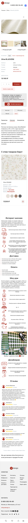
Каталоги (3, 480)
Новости (12, 478)
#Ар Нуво (7, 110)
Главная (3, 10)
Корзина (3, 475)
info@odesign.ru (5, 507)
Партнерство (13, 487)
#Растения (20, 110)
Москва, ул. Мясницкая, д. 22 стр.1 (10, 504)
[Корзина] (18, 521)
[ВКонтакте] (10, 514)
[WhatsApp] (19, 514)
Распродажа (23, 482)
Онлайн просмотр (15, 104)
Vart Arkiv (16, 69)
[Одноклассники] (12, 514)
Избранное (4, 478)
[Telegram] (14, 514)
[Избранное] (12, 521)
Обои (8, 10)
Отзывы (22, 475)
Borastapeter (17, 71)
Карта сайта (23, 484)
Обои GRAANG (7, 182)
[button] (20, 352)
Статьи (12, 484)
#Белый (7, 113)
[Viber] (16, 514)
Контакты (13, 475)
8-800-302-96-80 (17, 5)
